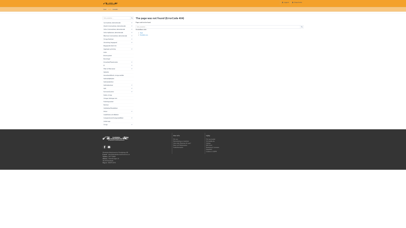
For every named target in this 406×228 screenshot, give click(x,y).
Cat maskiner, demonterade (112, 22)
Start (104, 9)
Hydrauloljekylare (109, 78)
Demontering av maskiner (181, 141)
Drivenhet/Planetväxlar (111, 62)
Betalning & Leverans (212, 147)
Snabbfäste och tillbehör (111, 114)
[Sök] (301, 26)
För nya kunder (210, 139)
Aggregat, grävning (110, 49)
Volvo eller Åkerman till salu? (182, 143)
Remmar (106, 105)
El (104, 65)
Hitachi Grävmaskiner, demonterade (115, 26)
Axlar (105, 52)
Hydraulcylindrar (109, 82)
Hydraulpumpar (108, 85)
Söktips (208, 143)
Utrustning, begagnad (110, 42)
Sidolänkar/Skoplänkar (111, 108)
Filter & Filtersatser (109, 68)
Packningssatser (109, 101)
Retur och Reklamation (180, 145)
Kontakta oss (144, 35)
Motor (105, 111)
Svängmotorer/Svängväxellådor (113, 118)
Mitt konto (209, 145)
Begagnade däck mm (110, 45)
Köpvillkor (209, 149)
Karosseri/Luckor (109, 91)
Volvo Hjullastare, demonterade (113, 32)
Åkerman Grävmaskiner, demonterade (115, 36)
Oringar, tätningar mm (110, 98)
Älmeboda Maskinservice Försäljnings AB (115, 152)
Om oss (175, 139)
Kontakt (115, 9)
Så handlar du (210, 141)
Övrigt (106, 124)
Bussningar (107, 59)
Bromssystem (108, 55)
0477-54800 (112, 156)
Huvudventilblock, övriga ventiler (114, 75)
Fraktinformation (178, 147)
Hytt (105, 88)
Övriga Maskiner (109, 39)
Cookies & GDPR (211, 151)
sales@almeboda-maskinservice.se (119, 154)
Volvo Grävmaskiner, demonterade (114, 29)
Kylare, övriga (108, 95)
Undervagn (107, 121)
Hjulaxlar (106, 72)
